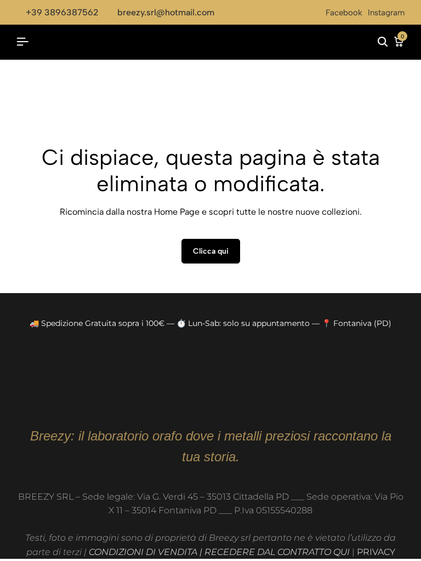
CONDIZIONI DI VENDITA (143, 552)
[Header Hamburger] (22, 42)
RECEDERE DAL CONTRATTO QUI (277, 552)
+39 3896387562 (62, 12)
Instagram (386, 13)
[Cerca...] (382, 42)
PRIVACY (376, 552)
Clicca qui (211, 251)
